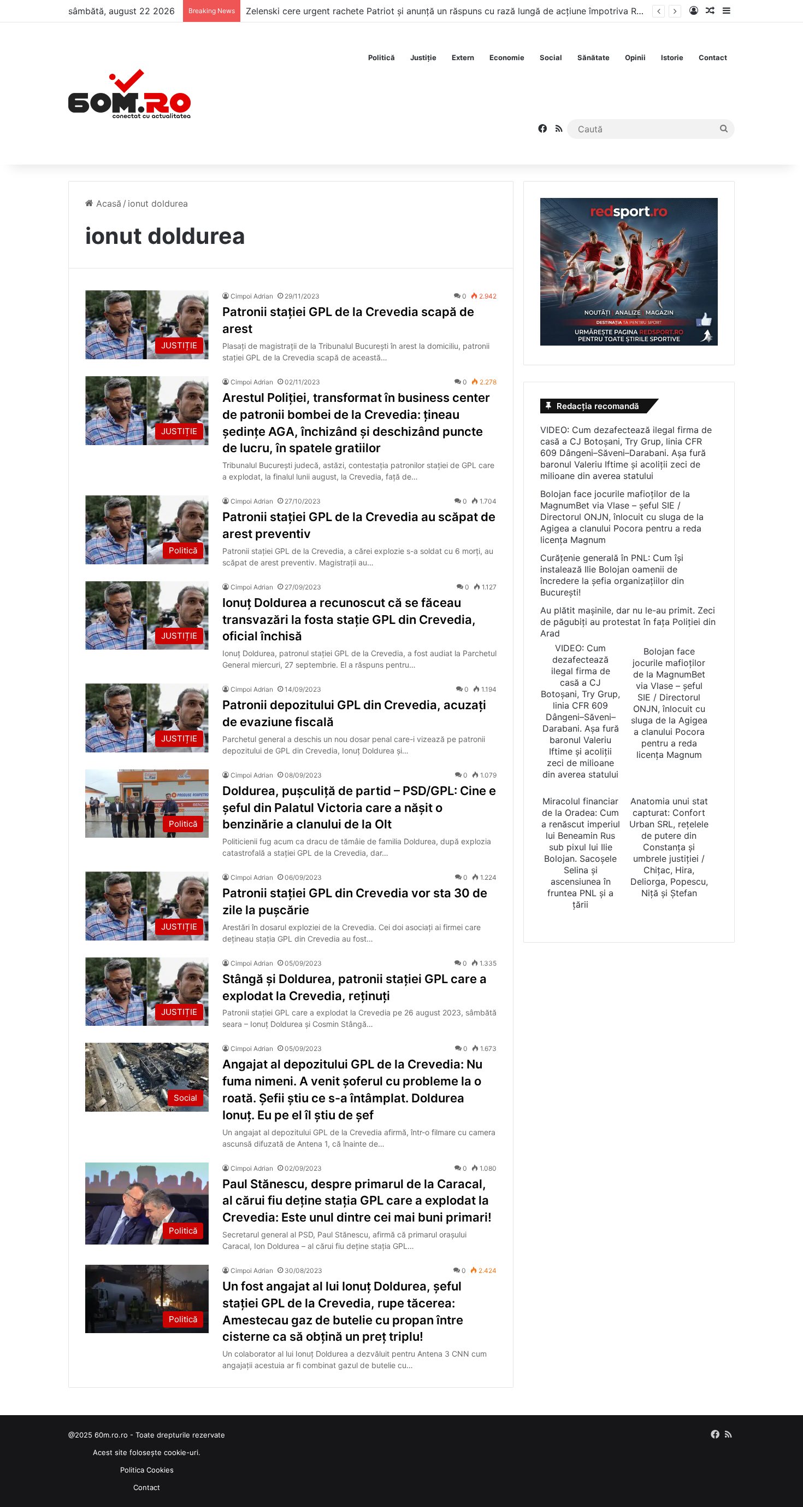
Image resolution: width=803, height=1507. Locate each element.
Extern (463, 57)
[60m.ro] (129, 93)
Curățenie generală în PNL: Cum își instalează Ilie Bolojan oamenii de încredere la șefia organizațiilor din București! (612, 575)
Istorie (672, 57)
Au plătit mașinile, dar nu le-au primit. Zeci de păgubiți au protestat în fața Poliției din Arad (628, 622)
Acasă (107, 203)
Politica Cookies (147, 1469)
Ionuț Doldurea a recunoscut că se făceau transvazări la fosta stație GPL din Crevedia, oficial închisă (349, 619)
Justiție (423, 57)
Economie (506, 57)
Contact (713, 57)
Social (551, 57)
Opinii (635, 57)
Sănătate (593, 57)
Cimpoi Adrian (252, 296)
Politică (381, 57)
